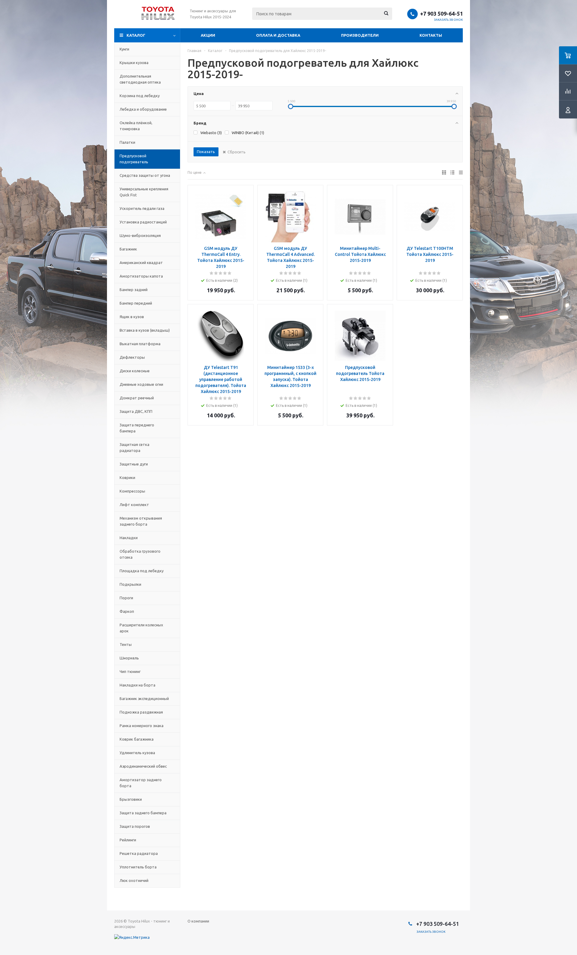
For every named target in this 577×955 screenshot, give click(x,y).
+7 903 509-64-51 (441, 13)
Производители (360, 35)
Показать (206, 151)
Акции (208, 35)
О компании (198, 921)
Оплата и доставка (278, 35)
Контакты (431, 35)
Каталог (136, 35)
